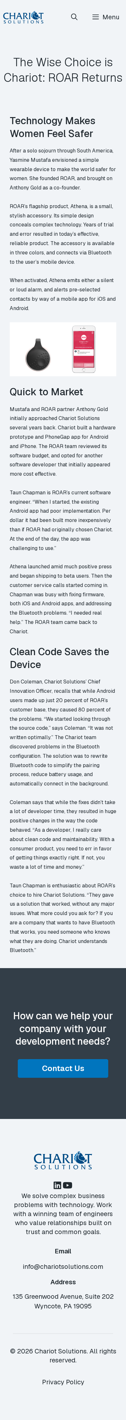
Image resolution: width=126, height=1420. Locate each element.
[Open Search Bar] (74, 17)
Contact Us (63, 1068)
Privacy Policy (63, 1382)
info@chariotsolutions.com (63, 1266)
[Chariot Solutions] (23, 17)
